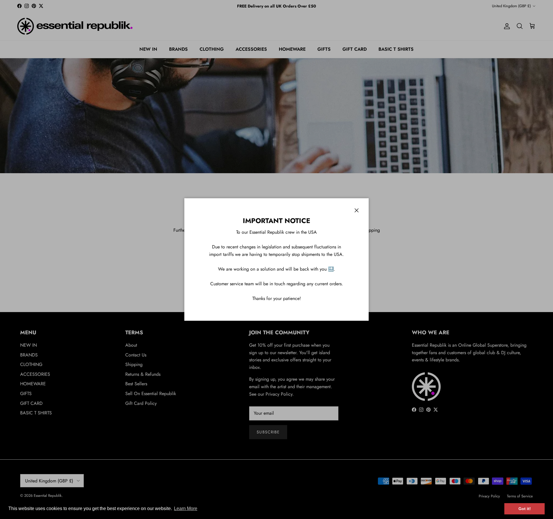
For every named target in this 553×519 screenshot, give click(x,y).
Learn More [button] (185, 508)
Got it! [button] (524, 508)
